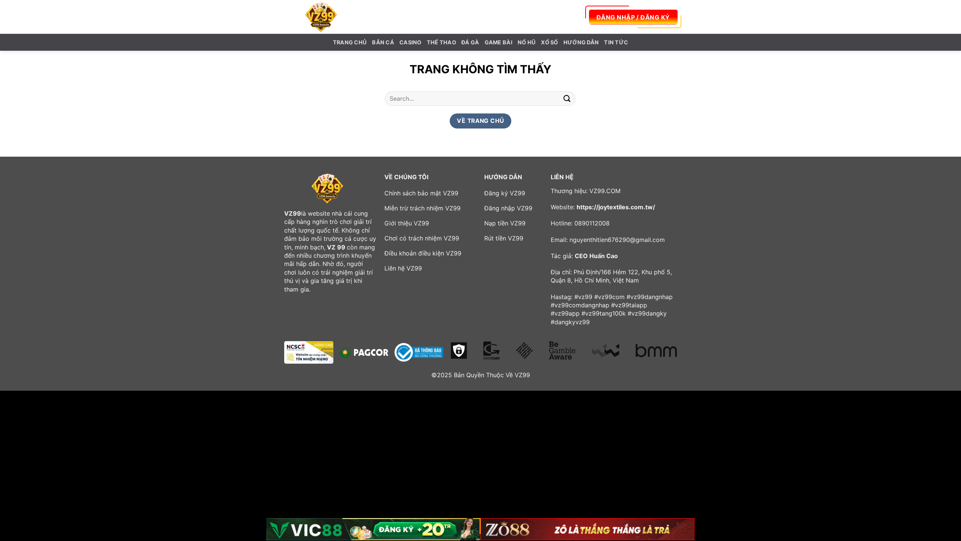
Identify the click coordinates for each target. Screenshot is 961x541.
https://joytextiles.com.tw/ (616, 207)
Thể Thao (441, 42)
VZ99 (292, 213)
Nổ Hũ (527, 42)
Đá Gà (470, 42)
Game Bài (498, 42)
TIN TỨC (616, 42)
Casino (410, 42)
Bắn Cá (383, 42)
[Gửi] (567, 98)
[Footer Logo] (327, 188)
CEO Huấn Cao (596, 256)
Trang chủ (350, 42)
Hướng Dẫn (581, 42)
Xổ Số (549, 42)
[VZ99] (320, 17)
